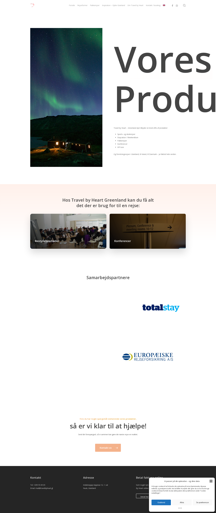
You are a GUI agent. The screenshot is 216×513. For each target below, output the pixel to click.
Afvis (182, 502)
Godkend (161, 502)
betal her (145, 497)
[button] (211, 481)
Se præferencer (202, 502)
